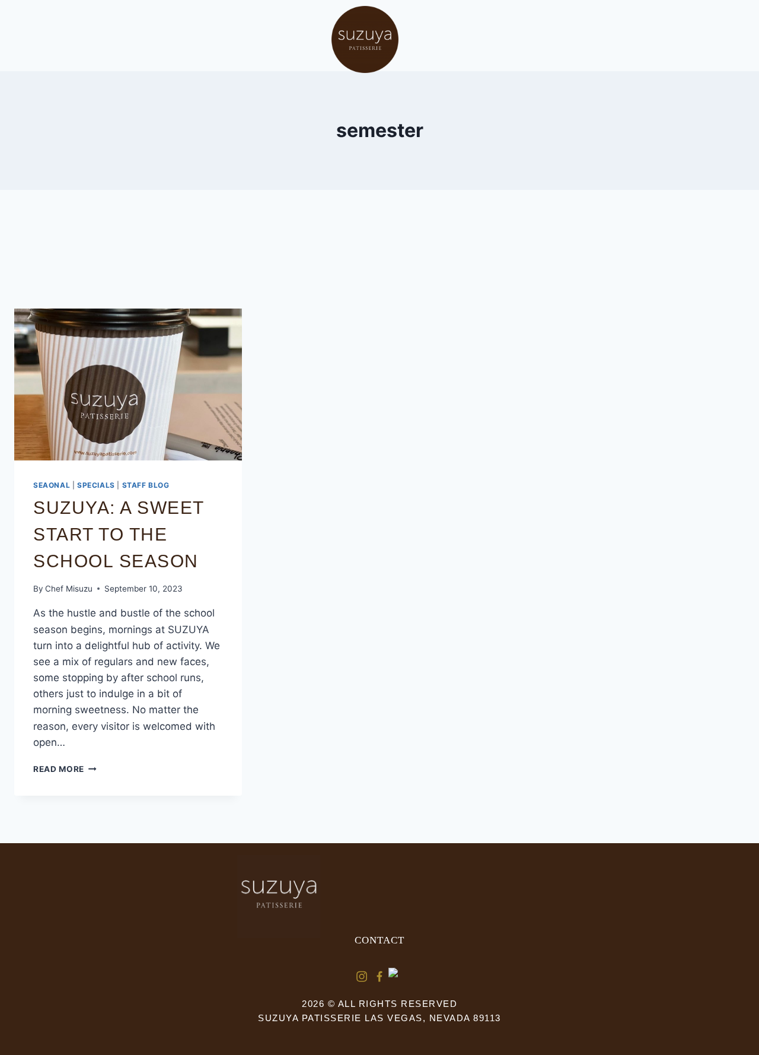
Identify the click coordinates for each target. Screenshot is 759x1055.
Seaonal (51, 485)
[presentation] (128, 384)
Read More (65, 769)
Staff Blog (146, 485)
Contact (379, 940)
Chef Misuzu (69, 588)
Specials (96, 485)
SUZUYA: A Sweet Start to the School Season (118, 534)
